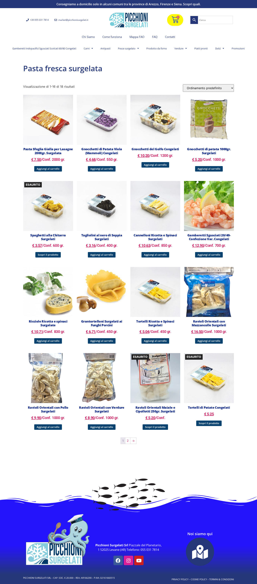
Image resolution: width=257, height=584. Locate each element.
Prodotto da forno (156, 48)
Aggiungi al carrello (48, 168)
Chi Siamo (88, 37)
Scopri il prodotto (48, 254)
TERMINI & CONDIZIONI (221, 579)
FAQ (154, 37)
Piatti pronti (201, 48)
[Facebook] (118, 560)
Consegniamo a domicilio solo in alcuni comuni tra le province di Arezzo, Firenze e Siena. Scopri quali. (128, 4)
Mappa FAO (136, 37)
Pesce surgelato (126, 48)
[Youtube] (139, 560)
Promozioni (238, 48)
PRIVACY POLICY (180, 579)
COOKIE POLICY (199, 579)
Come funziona (112, 37)
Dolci (218, 48)
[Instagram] (128, 560)
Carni (87, 48)
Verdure (178, 48)
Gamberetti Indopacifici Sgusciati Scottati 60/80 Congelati (44, 48)
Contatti (170, 37)
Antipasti (105, 48)
